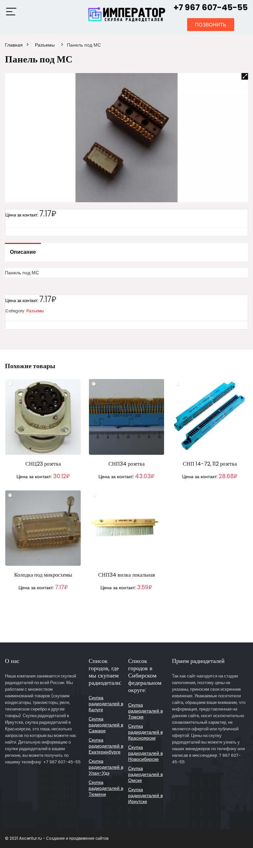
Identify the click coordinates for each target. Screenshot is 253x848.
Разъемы (45, 45)
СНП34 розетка (126, 464)
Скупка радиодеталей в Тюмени (106, 788)
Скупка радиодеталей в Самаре (106, 724)
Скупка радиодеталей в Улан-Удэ (106, 767)
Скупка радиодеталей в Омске (145, 774)
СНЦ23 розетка (43, 464)
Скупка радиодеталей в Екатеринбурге (106, 746)
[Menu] (11, 12)
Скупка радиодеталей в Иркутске (145, 795)
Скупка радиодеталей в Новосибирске (145, 753)
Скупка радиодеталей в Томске (145, 711)
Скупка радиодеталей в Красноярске (145, 732)
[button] (210, 24)
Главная (14, 45)
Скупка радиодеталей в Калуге (106, 703)
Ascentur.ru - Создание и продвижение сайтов (63, 838)
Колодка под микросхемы (43, 575)
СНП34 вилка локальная (126, 575)
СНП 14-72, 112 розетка (210, 464)
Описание (23, 252)
